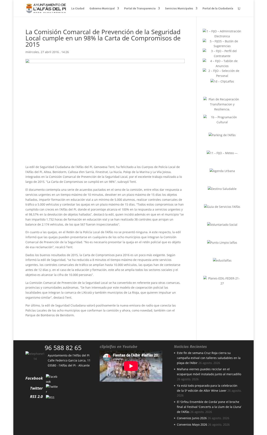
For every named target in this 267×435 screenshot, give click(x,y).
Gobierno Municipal (102, 8)
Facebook (34, 378)
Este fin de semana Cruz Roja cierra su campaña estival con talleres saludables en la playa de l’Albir (209, 358)
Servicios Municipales (179, 8)
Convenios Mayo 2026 (192, 424)
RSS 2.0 (36, 396)
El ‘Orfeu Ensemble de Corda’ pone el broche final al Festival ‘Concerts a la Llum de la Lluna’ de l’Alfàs (209, 407)
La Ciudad (77, 8)
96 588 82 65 (63, 347)
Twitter (36, 388)
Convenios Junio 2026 (192, 418)
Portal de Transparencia (140, 8)
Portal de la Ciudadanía (218, 8)
